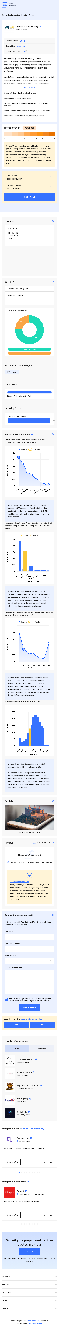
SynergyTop (23, 1098)
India (25, 29)
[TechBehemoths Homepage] (10, 5)
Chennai (20, 1114)
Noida (19, 29)
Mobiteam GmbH (35, 1323)
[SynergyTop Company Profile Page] (10, 1100)
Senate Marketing (26, 1059)
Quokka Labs (23, 1138)
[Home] (3, 15)
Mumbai (20, 1062)
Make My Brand (24, 1072)
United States (38, 1194)
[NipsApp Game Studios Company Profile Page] (10, 1087)
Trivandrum (22, 1088)
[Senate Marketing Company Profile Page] (10, 1060)
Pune (19, 1101)
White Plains (24, 1194)
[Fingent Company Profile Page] (9, 1192)
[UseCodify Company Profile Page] (10, 1113)
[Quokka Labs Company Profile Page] (9, 1139)
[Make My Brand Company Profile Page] (10, 1073)
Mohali (20, 1075)
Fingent (20, 1191)
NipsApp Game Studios (28, 1085)
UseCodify (22, 1111)
